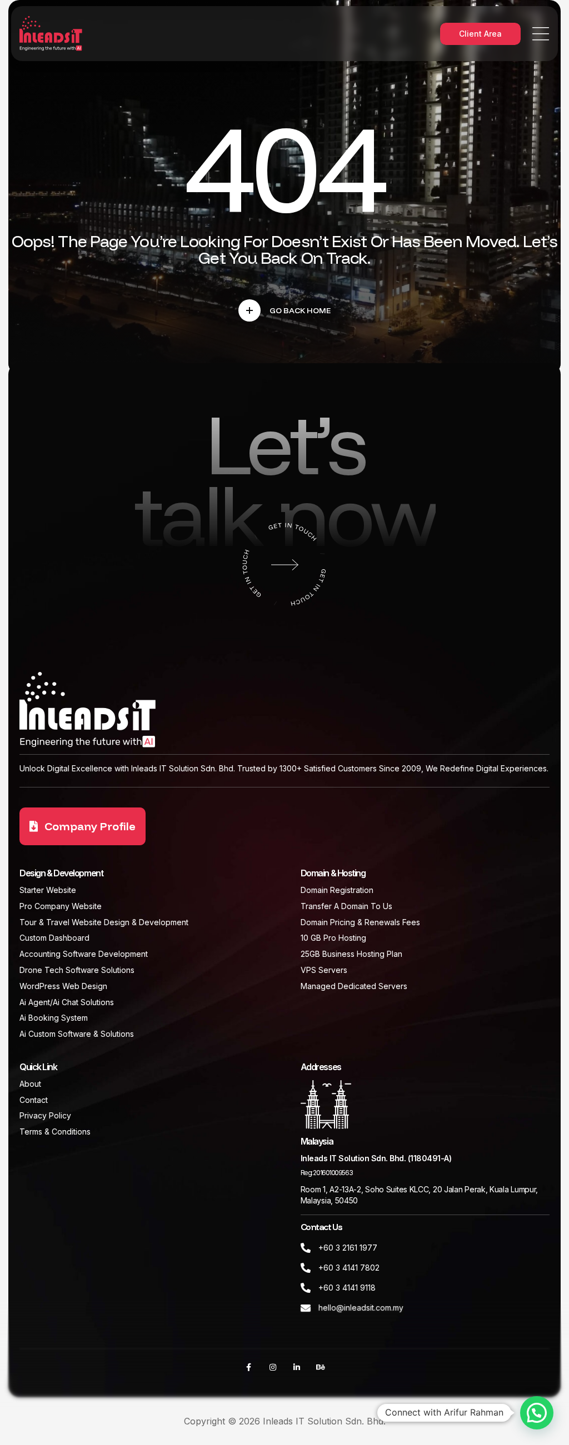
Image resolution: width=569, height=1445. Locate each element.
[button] (536, 1412)
